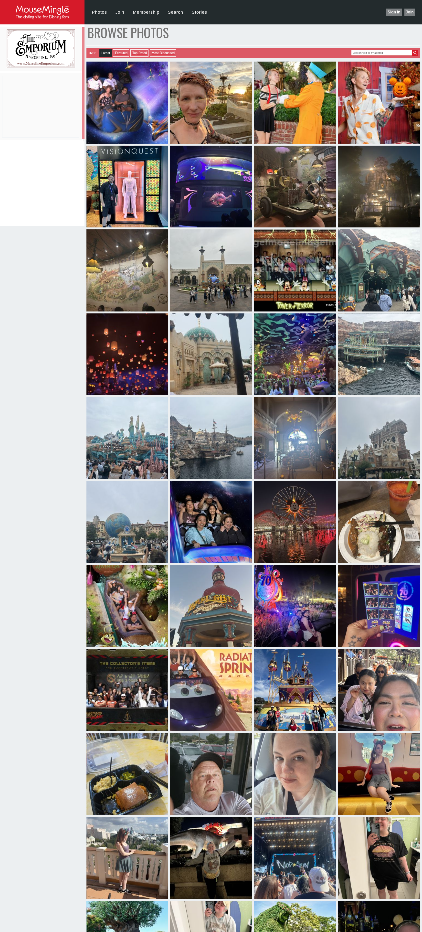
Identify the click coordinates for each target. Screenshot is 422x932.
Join (410, 12)
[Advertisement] (42, 106)
